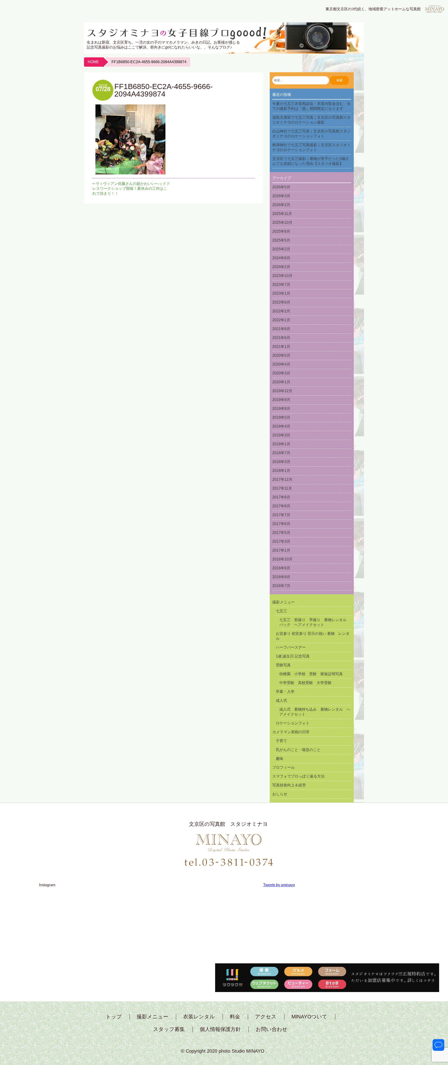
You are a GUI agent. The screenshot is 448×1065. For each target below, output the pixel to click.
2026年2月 (281, 205)
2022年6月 (281, 302)
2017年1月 (281, 550)
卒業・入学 (285, 692)
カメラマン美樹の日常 (291, 732)
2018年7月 (281, 453)
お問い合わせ (271, 1029)
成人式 (281, 700)
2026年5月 (281, 187)
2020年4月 (281, 364)
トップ (114, 1017)
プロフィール (283, 767)
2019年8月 (281, 409)
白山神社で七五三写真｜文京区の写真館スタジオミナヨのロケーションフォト (311, 133)
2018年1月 (281, 471)
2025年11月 (282, 214)
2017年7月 (281, 515)
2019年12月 (282, 391)
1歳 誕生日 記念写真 (293, 656)
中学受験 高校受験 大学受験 (305, 683)
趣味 (279, 759)
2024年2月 (281, 267)
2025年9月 (281, 231)
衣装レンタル (199, 1017)
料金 (235, 1017)
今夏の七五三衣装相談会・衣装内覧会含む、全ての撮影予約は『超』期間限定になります (311, 106)
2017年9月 (281, 497)
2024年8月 (281, 258)
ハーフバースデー (291, 647)
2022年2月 (281, 311)
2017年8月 (281, 506)
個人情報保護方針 (220, 1029)
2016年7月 (281, 586)
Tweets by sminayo (279, 885)
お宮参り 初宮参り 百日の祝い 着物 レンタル (313, 636)
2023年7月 (281, 285)
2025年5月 (281, 240)
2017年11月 (282, 488)
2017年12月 (282, 479)
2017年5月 (281, 533)
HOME (93, 62)
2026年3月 (281, 196)
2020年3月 (281, 373)
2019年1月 (281, 444)
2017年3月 (281, 541)
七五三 (281, 611)
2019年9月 (281, 400)
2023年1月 (281, 293)
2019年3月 (281, 435)
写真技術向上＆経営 (289, 785)
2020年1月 (281, 382)
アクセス (265, 1017)
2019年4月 (281, 426)
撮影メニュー (283, 602)
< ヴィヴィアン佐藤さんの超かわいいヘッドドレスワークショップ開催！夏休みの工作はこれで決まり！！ (131, 188)
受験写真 (283, 665)
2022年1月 (281, 320)
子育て (281, 741)
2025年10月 (282, 223)
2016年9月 (281, 568)
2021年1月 (281, 347)
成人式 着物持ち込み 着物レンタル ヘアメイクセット (314, 711)
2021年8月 (281, 329)
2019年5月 (281, 417)
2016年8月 (281, 577)
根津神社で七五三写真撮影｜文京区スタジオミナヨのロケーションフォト (311, 147)
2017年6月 (281, 524)
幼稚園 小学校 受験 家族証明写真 (311, 674)
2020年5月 (281, 355)
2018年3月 (281, 462)
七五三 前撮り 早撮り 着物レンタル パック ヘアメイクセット (314, 622)
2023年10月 (282, 276)
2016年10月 (282, 559)
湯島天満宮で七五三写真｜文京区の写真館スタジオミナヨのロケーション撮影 (311, 119)
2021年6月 (281, 338)
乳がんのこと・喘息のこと (298, 750)
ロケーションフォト (292, 723)
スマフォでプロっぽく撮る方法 (298, 776)
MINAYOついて (309, 1017)
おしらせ (279, 794)
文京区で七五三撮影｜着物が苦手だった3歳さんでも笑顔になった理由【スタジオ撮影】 (310, 161)
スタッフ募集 (169, 1029)
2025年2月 (281, 249)
